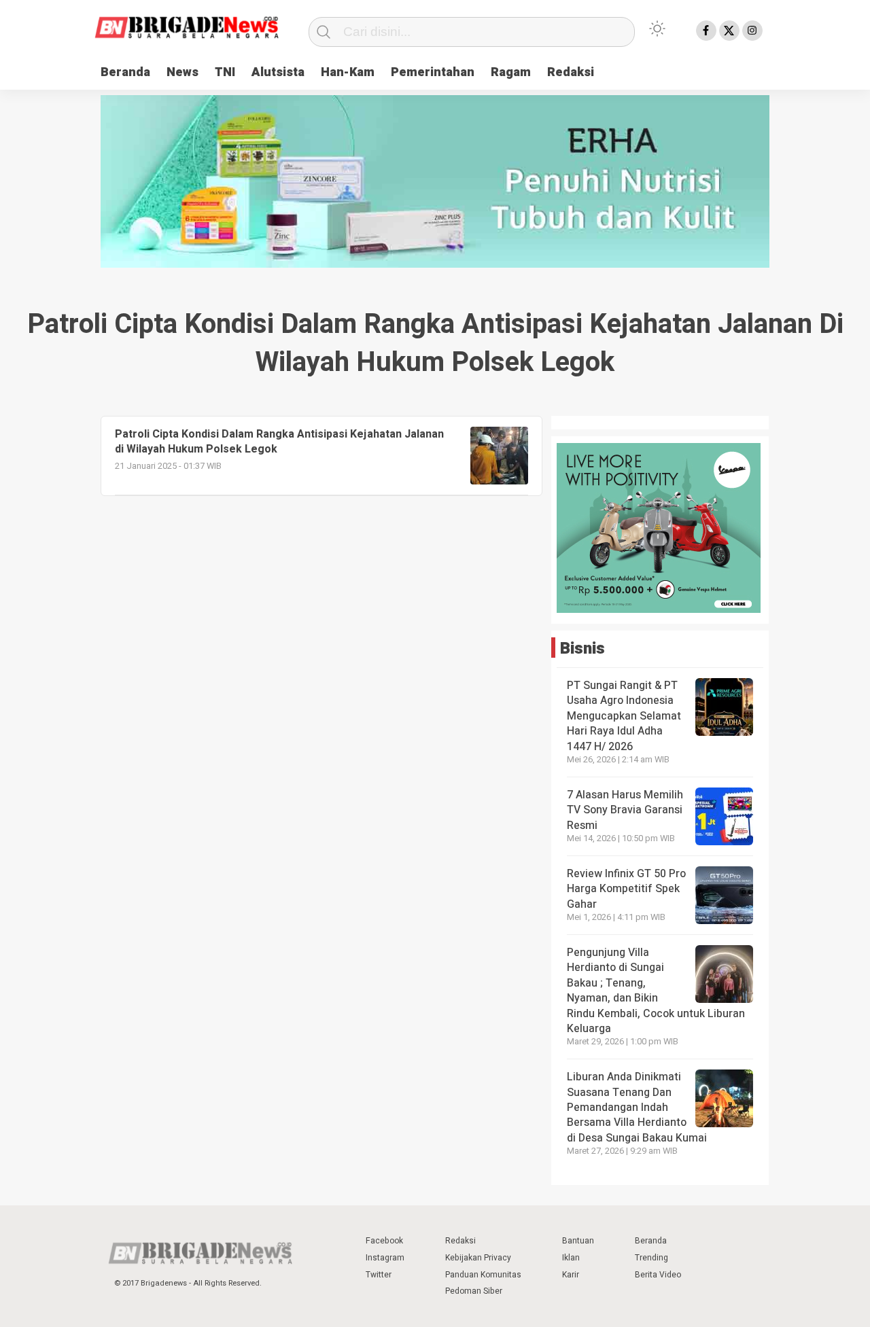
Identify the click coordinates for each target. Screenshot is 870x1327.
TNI (225, 72)
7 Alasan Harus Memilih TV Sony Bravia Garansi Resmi (625, 810)
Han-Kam (348, 72)
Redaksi (570, 72)
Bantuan (578, 1241)
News (182, 72)
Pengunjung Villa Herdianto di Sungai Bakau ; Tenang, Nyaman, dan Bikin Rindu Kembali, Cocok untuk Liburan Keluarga (656, 990)
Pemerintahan (432, 72)
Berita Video (658, 1275)
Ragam (511, 72)
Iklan (571, 1258)
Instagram (385, 1258)
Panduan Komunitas (483, 1275)
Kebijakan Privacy (478, 1258)
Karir (570, 1275)
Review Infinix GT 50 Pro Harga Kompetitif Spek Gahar (626, 889)
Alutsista (277, 72)
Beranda (125, 72)
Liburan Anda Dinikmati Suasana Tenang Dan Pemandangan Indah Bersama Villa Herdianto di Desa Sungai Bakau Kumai (638, 1107)
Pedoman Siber (473, 1291)
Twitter (379, 1275)
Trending (651, 1258)
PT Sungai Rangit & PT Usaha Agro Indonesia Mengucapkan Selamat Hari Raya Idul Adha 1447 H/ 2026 (624, 716)
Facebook (384, 1241)
